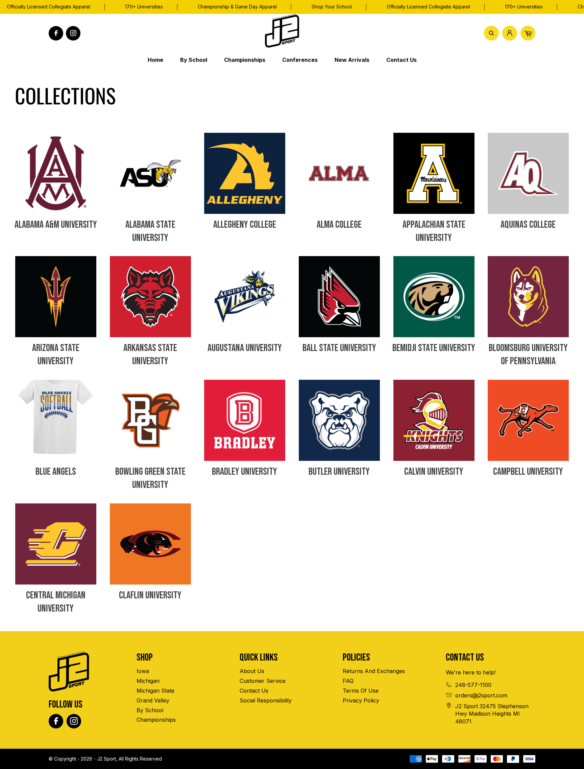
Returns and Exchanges (374, 671)
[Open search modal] (491, 33)
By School (150, 710)
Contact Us (254, 690)
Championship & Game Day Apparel (237, 6)
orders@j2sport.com (481, 695)
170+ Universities (144, 6)
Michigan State (155, 690)
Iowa (143, 671)
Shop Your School (332, 6)
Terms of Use (361, 690)
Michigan (148, 680)
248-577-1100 (473, 684)
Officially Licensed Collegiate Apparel (428, 6)
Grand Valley (153, 700)
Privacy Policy (361, 700)
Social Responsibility (266, 700)
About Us (252, 671)
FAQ (348, 680)
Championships (156, 719)
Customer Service (263, 680)
